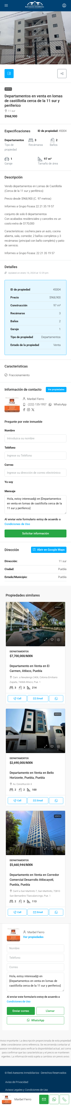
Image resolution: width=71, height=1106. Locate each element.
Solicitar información (35, 533)
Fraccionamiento (19, 375)
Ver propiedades (56, 389)
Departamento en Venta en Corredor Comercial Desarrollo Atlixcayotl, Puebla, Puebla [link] (34, 879)
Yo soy (9, 482)
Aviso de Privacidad (16, 1082)
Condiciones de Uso (17, 524)
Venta (8, 89)
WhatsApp (60, 404)
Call (19, 698)
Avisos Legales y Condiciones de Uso (26, 1089)
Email (40, 698)
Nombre (10, 430)
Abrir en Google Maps (50, 549)
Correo (9, 465)
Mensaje (10, 491)
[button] (61, 73)
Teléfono (10, 447)
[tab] (9, 73)
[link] (35, 624)
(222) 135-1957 (37, 404)
